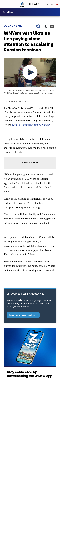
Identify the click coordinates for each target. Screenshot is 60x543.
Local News (13, 25)
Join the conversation (22, 315)
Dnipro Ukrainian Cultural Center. (31, 124)
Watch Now (51, 4)
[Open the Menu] (5, 4)
